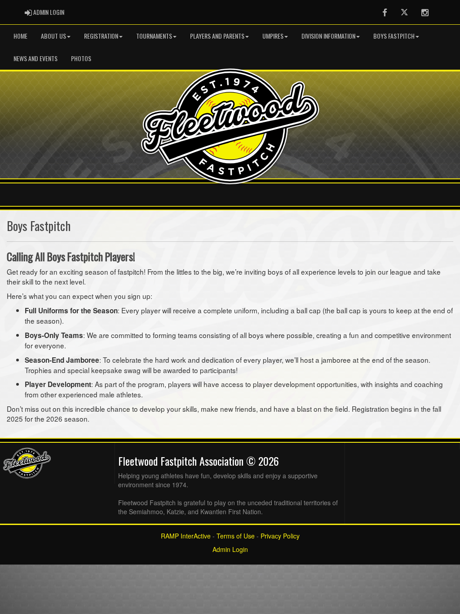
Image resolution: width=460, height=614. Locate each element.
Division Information (328, 35)
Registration (101, 35)
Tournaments (154, 35)
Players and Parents (217, 35)
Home (20, 35)
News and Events (35, 58)
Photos (81, 58)
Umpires (272, 35)
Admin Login (230, 549)
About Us (53, 35)
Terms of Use (236, 535)
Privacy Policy (280, 535)
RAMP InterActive (186, 535)
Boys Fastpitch (394, 35)
